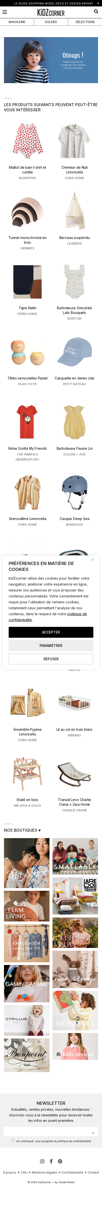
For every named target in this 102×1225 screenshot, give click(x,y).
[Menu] (4, 12)
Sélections (85, 22)
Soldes (51, 22)
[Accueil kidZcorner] (51, 60)
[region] (51, 612)
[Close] (94, 560)
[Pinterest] (60, 1161)
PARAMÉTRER (51, 645)
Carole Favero (66, 1182)
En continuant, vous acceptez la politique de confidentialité (53, 1141)
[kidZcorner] (51, 12)
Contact (93, 1172)
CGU (24, 1172)
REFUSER (51, 659)
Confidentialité (72, 1172)
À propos (9, 1172)
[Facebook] (52, 1161)
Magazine (17, 22)
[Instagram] (43, 1161)
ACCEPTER (51, 632)
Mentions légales (44, 1172)
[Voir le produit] (27, 151)
